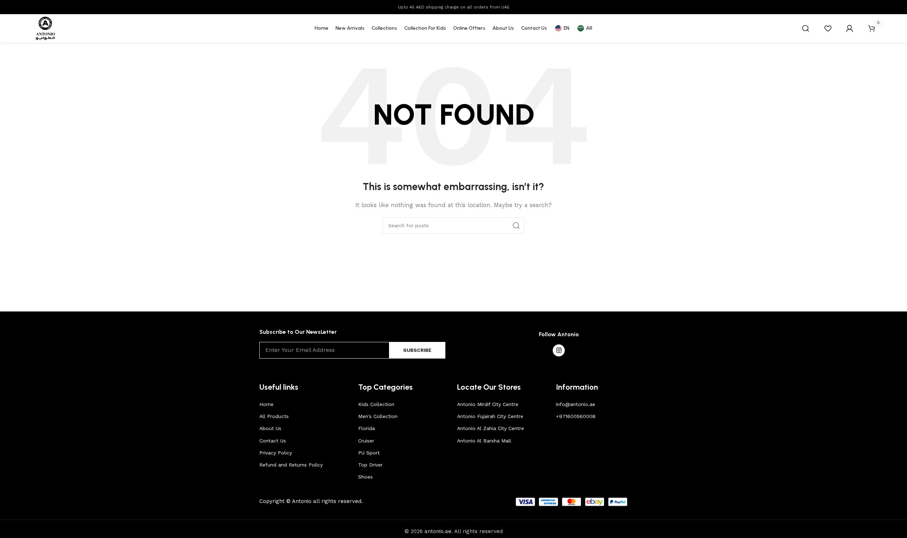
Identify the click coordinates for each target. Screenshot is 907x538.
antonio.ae (437, 531)
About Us (270, 428)
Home (266, 404)
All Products (274, 416)
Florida (366, 428)
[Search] (806, 28)
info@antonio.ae (575, 404)
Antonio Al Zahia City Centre (490, 428)
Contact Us (272, 440)
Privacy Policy (275, 453)
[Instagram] (559, 350)
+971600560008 (576, 416)
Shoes (365, 477)
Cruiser (366, 440)
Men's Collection (378, 416)
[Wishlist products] (828, 28)
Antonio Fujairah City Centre (490, 416)
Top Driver (370, 465)
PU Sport (369, 453)
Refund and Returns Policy (291, 465)
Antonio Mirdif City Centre (487, 404)
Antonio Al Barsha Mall (484, 440)
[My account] (850, 28)
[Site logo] (45, 28)
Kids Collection (376, 404)
